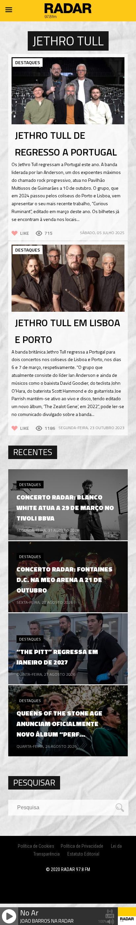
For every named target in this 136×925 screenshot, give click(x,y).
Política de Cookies (36, 846)
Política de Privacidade (82, 846)
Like (24, 233)
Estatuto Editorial (83, 854)
